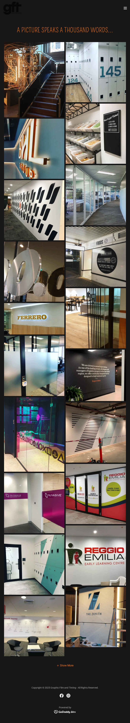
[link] (12, 8)
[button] (125, 8)
